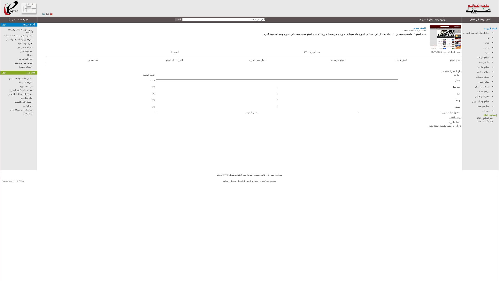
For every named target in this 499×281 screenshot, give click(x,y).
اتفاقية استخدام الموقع (257, 175)
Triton (21, 181)
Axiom (14, 181)
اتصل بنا (270, 175)
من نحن (278, 175)
